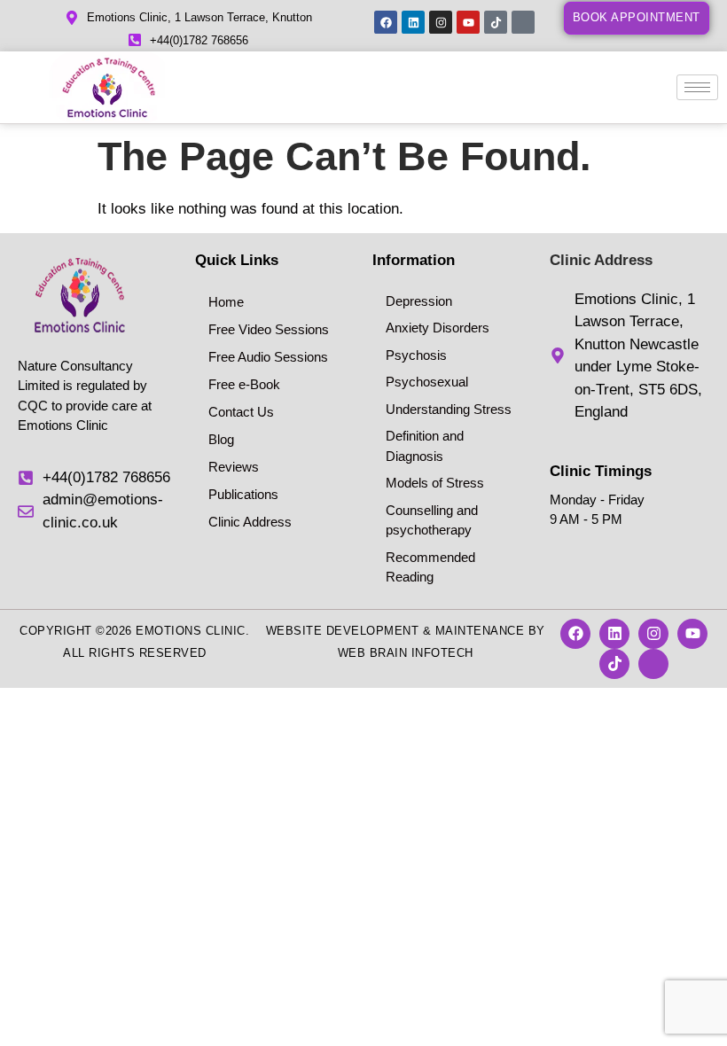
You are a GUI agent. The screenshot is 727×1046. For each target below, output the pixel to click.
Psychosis (416, 355)
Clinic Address (250, 521)
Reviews (233, 466)
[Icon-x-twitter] (523, 22)
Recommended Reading (430, 567)
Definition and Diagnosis (425, 446)
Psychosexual (427, 381)
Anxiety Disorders (437, 327)
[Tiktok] (495, 22)
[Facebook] (385, 22)
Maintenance (480, 630)
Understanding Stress (449, 409)
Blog (221, 439)
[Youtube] (468, 22)
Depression (419, 300)
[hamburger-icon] (697, 87)
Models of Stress (435, 482)
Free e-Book (244, 384)
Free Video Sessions (268, 329)
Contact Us (241, 411)
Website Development (342, 630)
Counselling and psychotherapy (432, 520)
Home (226, 301)
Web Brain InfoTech (405, 653)
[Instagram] (440, 22)
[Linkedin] (413, 22)
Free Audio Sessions (268, 356)
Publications (243, 494)
